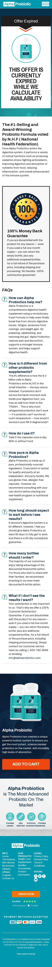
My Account (8, 866)
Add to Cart (26, 764)
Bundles (22, 865)
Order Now (26, 894)
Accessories (24, 868)
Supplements (24, 862)
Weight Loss (24, 859)
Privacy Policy (41, 856)
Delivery (6, 869)
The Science (8, 859)
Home (5, 856)
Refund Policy (41, 859)
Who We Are (8, 862)
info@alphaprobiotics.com (25, 658)
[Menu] (45, 4)
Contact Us (8, 878)
